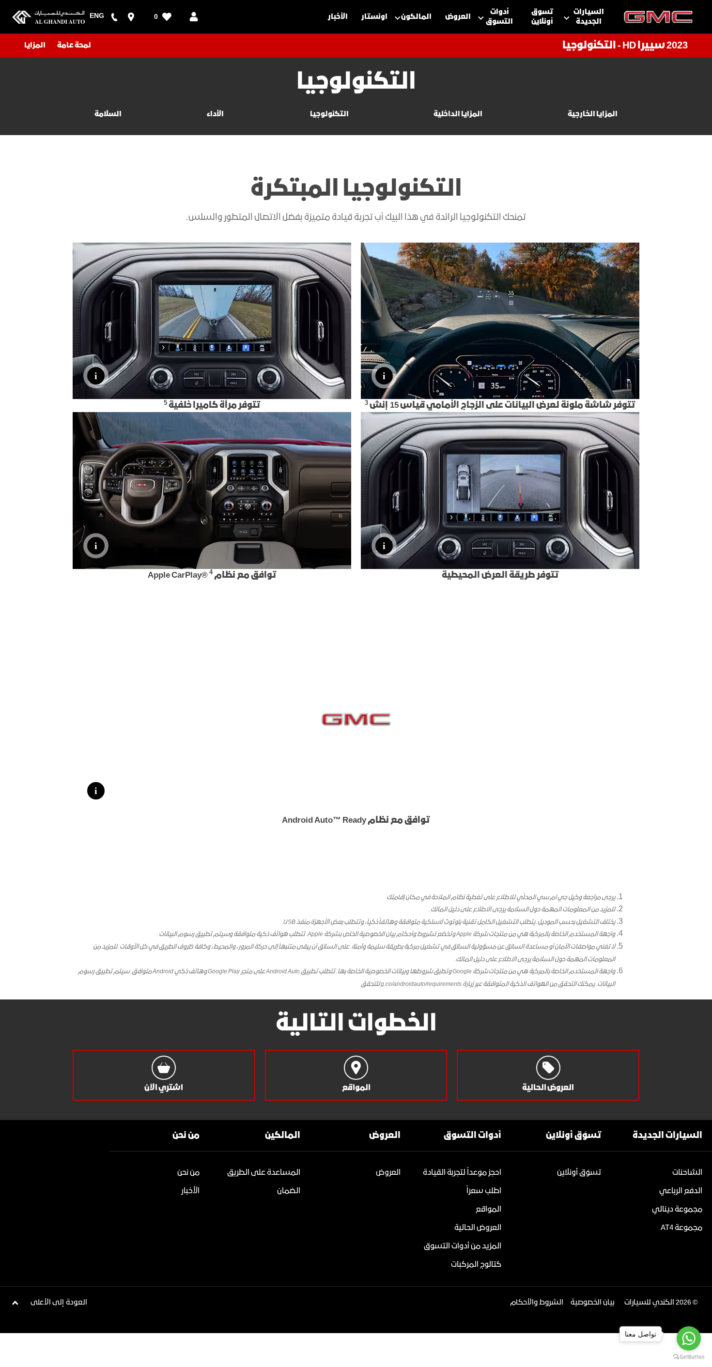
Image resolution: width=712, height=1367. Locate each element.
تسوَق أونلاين (579, 1172)
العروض (388, 1172)
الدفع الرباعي (680, 1191)
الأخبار (190, 1191)
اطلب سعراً (483, 1191)
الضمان (288, 1191)
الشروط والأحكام (536, 1302)
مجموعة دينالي (677, 1209)
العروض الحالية (477, 1228)
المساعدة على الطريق (263, 1172)
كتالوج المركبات (476, 1264)
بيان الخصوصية (593, 1302)
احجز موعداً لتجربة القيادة (462, 1172)
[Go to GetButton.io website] (688, 1357)
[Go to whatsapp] (689, 1338)
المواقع (488, 1209)
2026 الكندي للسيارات (657, 1302)
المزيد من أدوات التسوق (462, 1246)
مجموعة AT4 (681, 1228)
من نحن (188, 1172)
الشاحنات (687, 1172)
